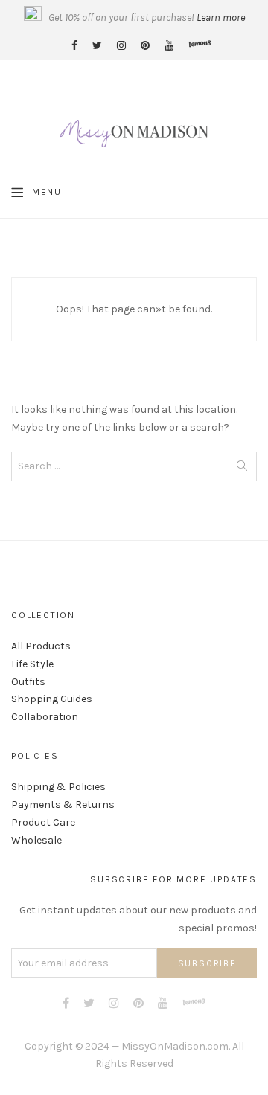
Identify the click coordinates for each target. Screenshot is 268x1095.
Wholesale (36, 840)
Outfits (28, 681)
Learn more (221, 17)
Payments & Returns (63, 804)
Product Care (43, 822)
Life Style (32, 664)
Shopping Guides (51, 699)
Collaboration (44, 716)
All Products (41, 646)
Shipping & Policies (58, 786)
